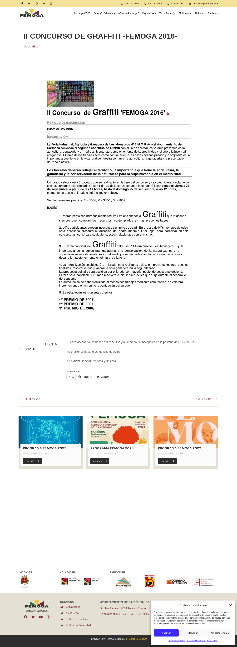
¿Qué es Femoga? (128, 13)
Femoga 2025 (82, 13)
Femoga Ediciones (104, 13)
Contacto (213, 13)
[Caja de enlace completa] (51, 442)
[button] (230, 605)
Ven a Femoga (167, 13)
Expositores (149, 13)
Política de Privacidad (196, 640)
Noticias (199, 13)
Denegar (193, 633)
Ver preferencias (219, 633)
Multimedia (185, 13)
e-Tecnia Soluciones (136, 638)
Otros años (31, 46)
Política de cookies (176, 640)
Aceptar (166, 633)
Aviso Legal (212, 640)
